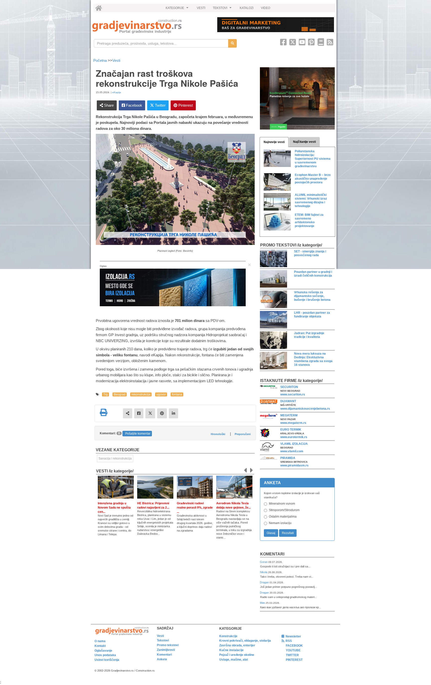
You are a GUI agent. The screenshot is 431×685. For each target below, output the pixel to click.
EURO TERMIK (290, 429)
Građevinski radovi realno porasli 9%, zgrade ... (195, 508)
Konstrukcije (228, 636)
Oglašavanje (103, 650)
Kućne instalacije (231, 650)
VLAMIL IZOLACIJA (294, 444)
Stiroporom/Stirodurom (284, 510)
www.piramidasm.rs (294, 465)
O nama (100, 641)
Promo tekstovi (168, 645)
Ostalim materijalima (283, 516)
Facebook (133, 105)
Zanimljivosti (166, 650)
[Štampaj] (103, 412)
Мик (263, 602)
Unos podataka (105, 655)
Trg (105, 394)
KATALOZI (246, 8)
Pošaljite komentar (137, 433)
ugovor (161, 394)
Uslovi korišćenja (107, 660)
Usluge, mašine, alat (233, 659)
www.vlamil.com (291, 451)
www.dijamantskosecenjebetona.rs (305, 408)
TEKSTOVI (223, 9)
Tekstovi (163, 640)
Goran (264, 561)
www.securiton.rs (292, 394)
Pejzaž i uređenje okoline (236, 655)
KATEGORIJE (178, 9)
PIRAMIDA (287, 458)
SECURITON (289, 387)
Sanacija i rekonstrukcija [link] (115, 458)
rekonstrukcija (140, 394)
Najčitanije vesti (304, 142)
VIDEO (265, 8)
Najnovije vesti (274, 142)
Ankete (162, 659)
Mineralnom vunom (282, 503)
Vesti (116, 60)
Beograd (119, 394)
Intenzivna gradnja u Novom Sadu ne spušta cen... (114, 508)
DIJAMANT (288, 401)
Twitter (160, 105)
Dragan (265, 582)
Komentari (272, 554)
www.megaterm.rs (293, 423)
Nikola (264, 572)
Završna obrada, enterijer (237, 645)
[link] (151, 26)
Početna (100, 60)
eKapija (116, 92)
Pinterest (185, 105)
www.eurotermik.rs (293, 437)
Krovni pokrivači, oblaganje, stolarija (245, 640)
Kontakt (100, 646)
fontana (177, 394)
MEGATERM (289, 415)
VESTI (201, 8)
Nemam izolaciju (280, 523)
